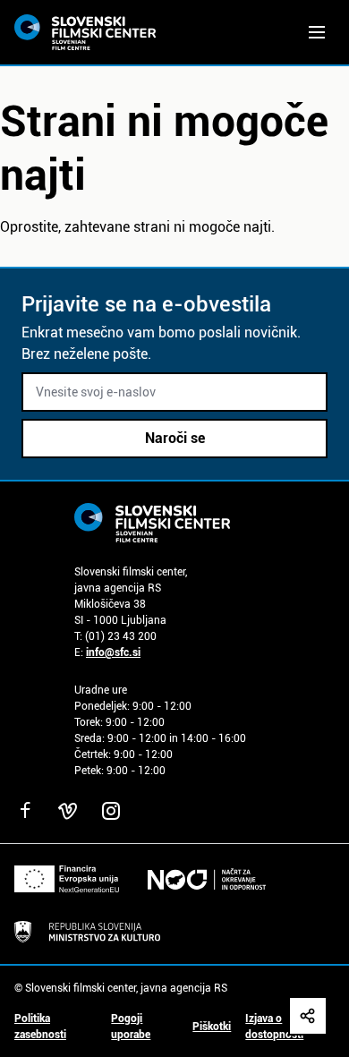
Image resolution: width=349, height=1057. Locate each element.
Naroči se (175, 438)
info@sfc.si (113, 652)
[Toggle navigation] (317, 32)
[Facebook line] (25, 811)
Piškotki (211, 1026)
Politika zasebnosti (40, 1026)
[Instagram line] (111, 811)
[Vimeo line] (68, 811)
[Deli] (308, 1016)
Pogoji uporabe (130, 1026)
